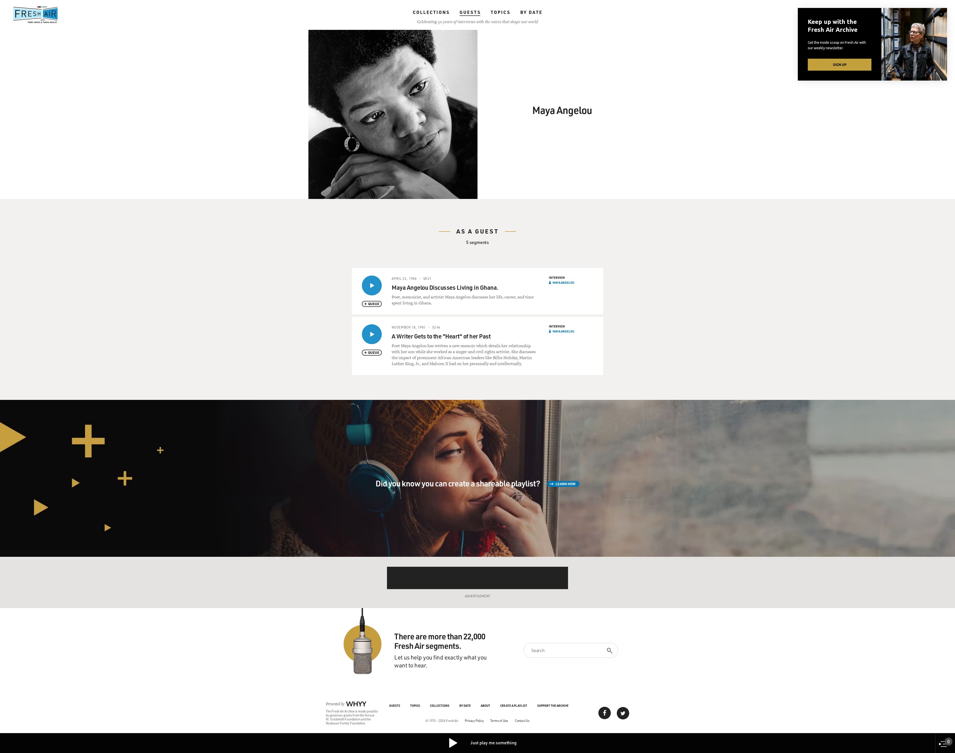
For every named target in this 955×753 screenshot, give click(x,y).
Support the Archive (553, 705)
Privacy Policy (474, 720)
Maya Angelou (563, 282)
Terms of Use (499, 720)
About (485, 705)
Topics (500, 12)
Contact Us (522, 720)
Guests (470, 12)
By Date (531, 12)
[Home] (35, 14)
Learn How (565, 483)
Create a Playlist (513, 705)
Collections (431, 12)
